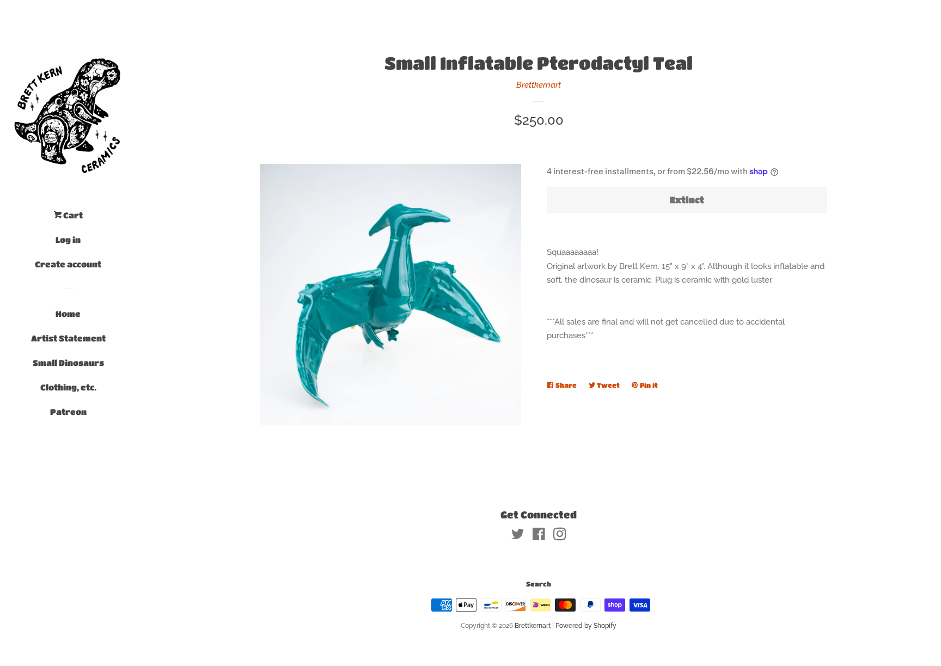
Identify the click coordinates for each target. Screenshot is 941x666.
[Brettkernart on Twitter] (517, 536)
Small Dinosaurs (68, 363)
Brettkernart (538, 85)
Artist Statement (68, 338)
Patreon (68, 412)
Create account (68, 264)
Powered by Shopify (585, 626)
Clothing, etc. (68, 387)
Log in (68, 240)
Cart (72, 215)
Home (68, 314)
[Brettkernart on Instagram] (559, 536)
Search (538, 584)
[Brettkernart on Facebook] (539, 536)
